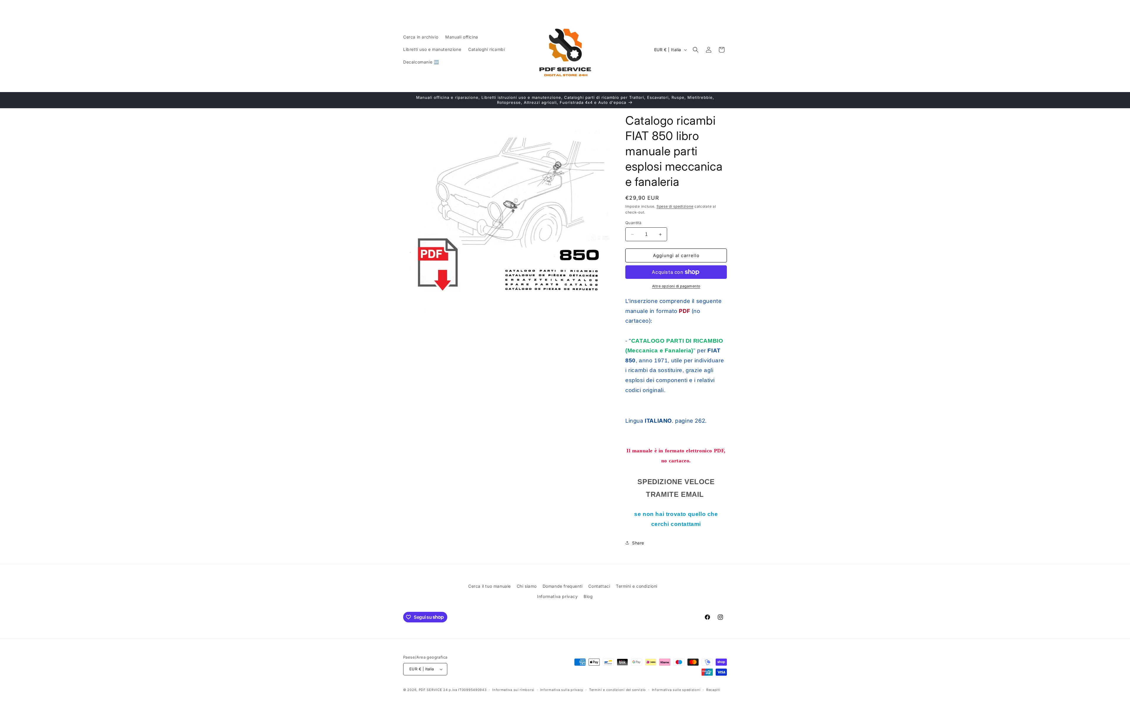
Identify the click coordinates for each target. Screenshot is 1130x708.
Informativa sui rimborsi (513, 690)
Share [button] (638, 542)
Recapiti (713, 690)
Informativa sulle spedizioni (676, 690)
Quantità (633, 222)
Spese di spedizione (675, 206)
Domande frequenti (563, 586)
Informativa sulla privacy (562, 690)
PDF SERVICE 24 (433, 690)
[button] (695, 49)
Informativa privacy (557, 596)
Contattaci (599, 586)
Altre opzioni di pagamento (676, 286)
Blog (588, 596)
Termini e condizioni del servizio (617, 690)
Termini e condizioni (636, 586)
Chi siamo (527, 586)
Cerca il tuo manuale (489, 586)
